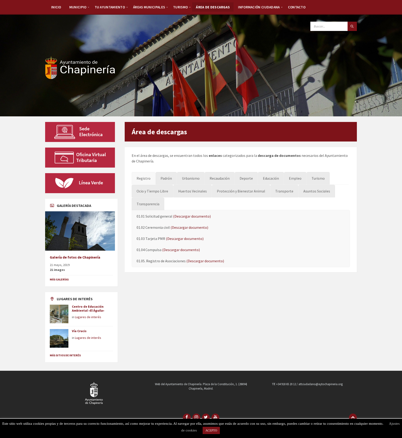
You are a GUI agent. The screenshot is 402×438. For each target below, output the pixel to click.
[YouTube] (215, 417)
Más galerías (59, 279)
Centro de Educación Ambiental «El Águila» (88, 308)
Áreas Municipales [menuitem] (149, 7)
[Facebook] (187, 417)
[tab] (143, 178)
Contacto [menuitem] (296, 7)
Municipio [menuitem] (78, 7)
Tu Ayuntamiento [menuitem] (110, 7)
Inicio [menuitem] (56, 7)
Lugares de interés (88, 317)
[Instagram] (196, 417)
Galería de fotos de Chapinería (75, 257)
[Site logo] (80, 77)
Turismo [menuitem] (180, 7)
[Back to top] (353, 417)
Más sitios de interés (65, 355)
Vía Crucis (79, 331)
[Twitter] (206, 417)
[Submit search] (352, 26)
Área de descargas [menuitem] (213, 7)
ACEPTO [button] (211, 430)
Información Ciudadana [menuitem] (259, 7)
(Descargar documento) (192, 216)
